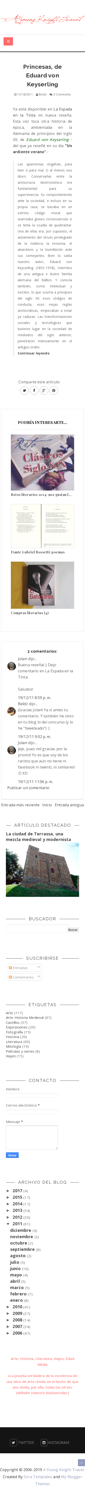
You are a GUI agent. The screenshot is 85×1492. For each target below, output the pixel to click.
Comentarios (23, 977)
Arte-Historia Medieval (25, 1017)
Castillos (13, 1022)
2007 (18, 1326)
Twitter (25, 1443)
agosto (18, 1255)
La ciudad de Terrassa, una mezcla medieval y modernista (38, 836)
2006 (18, 1333)
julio (15, 1262)
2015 (18, 1197)
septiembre (23, 1249)
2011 (18, 1223)
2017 (18, 1190)
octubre (19, 1243)
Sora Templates (38, 1476)
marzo (17, 1287)
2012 (18, 1217)
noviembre (22, 1236)
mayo (16, 1275)
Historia (12, 1036)
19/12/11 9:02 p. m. (34, 736)
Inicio (47, 804)
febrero (19, 1294)
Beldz (23, 703)
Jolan (22, 658)
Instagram (58, 1443)
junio (16, 1268)
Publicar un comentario (28, 787)
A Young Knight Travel (63, 1469)
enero (17, 1300)
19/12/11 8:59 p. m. (34, 697)
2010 (18, 1306)
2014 (18, 1204)
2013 (18, 1210)
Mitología (13, 1046)
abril (15, 1281)
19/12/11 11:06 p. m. (35, 781)
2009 (18, 1313)
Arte (9, 1012)
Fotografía (14, 1032)
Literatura (14, 1041)
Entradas (20, 967)
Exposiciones (17, 1027)
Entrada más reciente (20, 804)
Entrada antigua (69, 804)
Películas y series (20, 1051)
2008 (18, 1320)
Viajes (11, 1056)
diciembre (21, 1230)
